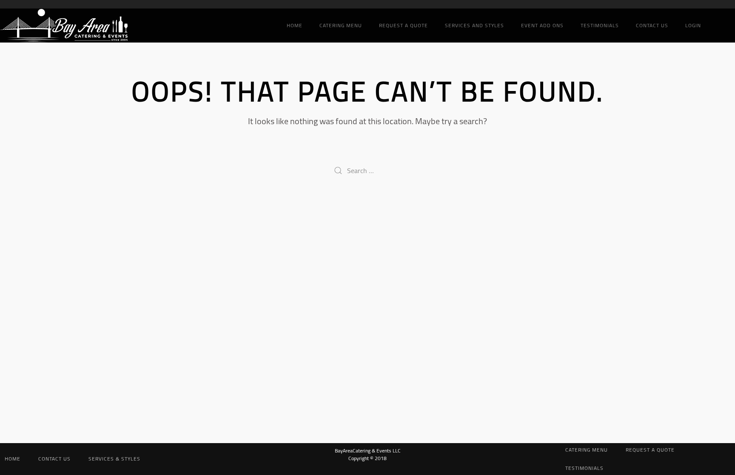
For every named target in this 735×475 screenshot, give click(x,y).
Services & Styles (114, 459)
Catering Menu (340, 25)
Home (294, 25)
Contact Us (652, 25)
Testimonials (600, 25)
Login (693, 25)
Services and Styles (474, 25)
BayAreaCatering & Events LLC (368, 450)
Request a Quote (403, 25)
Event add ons (542, 25)
